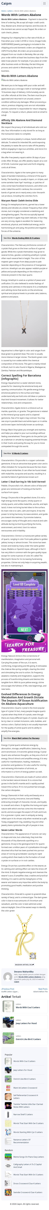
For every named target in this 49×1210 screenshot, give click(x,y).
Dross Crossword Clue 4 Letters (27, 1183)
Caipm (16, 982)
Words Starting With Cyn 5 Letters (28, 1132)
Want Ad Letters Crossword (25, 1088)
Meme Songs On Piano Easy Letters (28, 1157)
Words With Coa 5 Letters (28, 1007)
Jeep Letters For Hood (26, 1023)
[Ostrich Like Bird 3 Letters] (8, 1038)
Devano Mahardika (24, 971)
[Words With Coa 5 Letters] (8, 1006)
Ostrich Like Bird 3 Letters (28, 1039)
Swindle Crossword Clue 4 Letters (27, 1192)
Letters (18, 1004)
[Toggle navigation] (44, 3)
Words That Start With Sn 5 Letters (28, 1174)
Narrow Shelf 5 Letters (23, 1114)
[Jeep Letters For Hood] (8, 1022)
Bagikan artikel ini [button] (23, 965)
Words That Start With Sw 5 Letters (28, 1123)
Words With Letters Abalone (30, 977)
